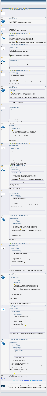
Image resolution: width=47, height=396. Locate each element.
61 (33, 7)
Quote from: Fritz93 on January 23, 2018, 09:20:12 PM (14, 193)
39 (21, 7)
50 (27, 7)
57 (31, 7)
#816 (45, 273)
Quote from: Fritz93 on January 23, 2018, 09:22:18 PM (13, 306)
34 (18, 7)
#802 (45, 17)
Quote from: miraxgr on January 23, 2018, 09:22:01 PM (13, 274)
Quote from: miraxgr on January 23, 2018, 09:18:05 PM (13, 18)
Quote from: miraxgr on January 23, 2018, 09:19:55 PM (13, 87)
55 (30, 7)
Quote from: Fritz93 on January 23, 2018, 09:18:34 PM (13, 35)
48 (26, 7)
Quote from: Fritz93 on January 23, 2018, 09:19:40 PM (17, 347)
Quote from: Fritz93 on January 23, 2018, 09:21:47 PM (14, 342)
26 (14, 7)
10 (5, 7)
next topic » (45, 390)
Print (45, 7)
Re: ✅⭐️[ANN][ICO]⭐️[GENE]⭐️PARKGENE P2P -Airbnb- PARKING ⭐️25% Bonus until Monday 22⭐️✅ (20, 9)
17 (9, 7)
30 (16, 7)
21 (11, 7)
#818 (45, 339)
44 (24, 7)
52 (28, 7)
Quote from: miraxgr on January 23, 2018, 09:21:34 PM (13, 245)
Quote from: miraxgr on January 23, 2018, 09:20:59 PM (15, 309)
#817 (45, 305)
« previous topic (42, 390)
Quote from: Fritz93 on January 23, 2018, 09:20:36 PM (13, 167)
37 (20, 7)
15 (8, 7)
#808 (45, 86)
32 (17, 7)
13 (7, 7)
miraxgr (2, 9)
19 (10, 7)
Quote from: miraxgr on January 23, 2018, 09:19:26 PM (13, 72)
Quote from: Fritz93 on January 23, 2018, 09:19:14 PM (13, 45)
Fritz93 (2, 33)
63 (34, 7)
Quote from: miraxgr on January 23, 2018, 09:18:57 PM (14, 73)
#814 (45, 215)
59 (32, 7)
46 (25, 7)
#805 (45, 44)
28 (15, 7)
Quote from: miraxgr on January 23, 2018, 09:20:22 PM (13, 145)
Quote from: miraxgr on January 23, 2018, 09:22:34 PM (13, 340)
